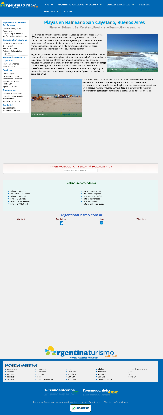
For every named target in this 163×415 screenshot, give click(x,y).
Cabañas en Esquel (18, 196)
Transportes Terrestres (12, 78)
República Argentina (43, 402)
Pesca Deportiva (10, 48)
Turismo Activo (9, 66)
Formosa (102, 371)
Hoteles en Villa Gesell (19, 204)
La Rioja (40, 374)
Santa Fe (10, 379)
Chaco (70, 369)
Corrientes (41, 371)
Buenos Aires (12, 369)
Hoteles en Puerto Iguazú (93, 204)
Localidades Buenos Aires (13, 96)
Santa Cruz (132, 377)
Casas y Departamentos (13, 33)
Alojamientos (8, 98)
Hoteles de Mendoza (91, 199)
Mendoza (72, 374)
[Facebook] (61, 224)
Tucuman (72, 379)
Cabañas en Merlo (90, 201)
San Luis (101, 377)
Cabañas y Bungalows (12, 28)
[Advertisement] (94, 138)
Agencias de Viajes (10, 86)
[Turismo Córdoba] (100, 399)
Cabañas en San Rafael (92, 196)
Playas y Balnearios (11, 64)
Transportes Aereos (11, 81)
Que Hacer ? (8, 46)
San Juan (71, 377)
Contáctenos (95, 402)
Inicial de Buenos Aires (12, 93)
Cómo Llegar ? (9, 73)
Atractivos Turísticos (11, 101)
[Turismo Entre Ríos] (61, 399)
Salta (39, 377)
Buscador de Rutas (11, 76)
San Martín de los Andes (20, 193)
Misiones (102, 374)
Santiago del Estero (45, 379)
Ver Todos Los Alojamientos (15, 36)
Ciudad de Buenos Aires (138, 369)
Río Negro (11, 377)
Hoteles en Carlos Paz (92, 191)
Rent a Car (7, 84)
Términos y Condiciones (116, 402)
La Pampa (11, 374)
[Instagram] (101, 224)
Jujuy (130, 371)
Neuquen (132, 374)
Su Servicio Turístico (11, 110)
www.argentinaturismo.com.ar (71, 402)
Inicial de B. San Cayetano (13, 43)
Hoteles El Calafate (18, 199)
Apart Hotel (7, 31)
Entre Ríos (72, 371)
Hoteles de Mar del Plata (20, 201)
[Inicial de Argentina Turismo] (19, 7)
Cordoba (10, 371)
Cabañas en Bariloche (19, 191)
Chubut (101, 369)
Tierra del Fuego (105, 379)
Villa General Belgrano (92, 193)
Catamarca (41, 369)
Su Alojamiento (9, 108)
